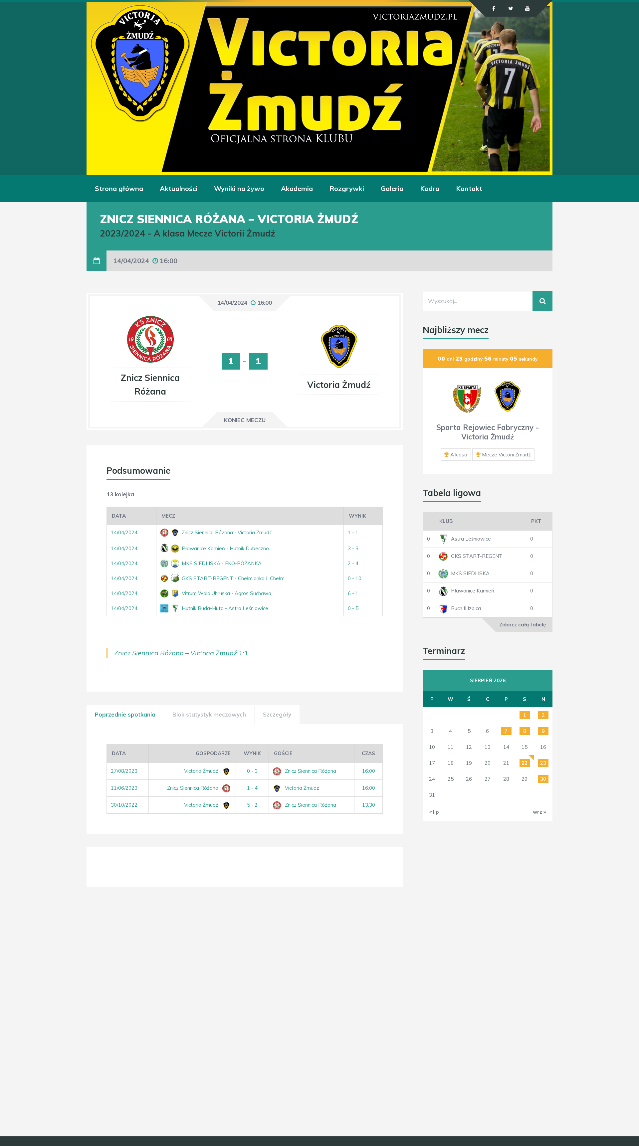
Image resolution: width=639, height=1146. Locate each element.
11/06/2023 (124, 788)
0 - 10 (354, 578)
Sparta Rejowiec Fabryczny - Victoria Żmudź (487, 432)
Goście (283, 753)
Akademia (297, 188)
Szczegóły (277, 714)
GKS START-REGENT (477, 556)
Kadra (429, 188)
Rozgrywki (346, 188)
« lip (434, 812)
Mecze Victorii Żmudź (506, 454)
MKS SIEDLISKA (470, 573)
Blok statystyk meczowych (209, 714)
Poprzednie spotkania (125, 714)
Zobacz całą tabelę (522, 624)
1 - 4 (252, 788)
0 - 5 (353, 608)
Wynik (357, 516)
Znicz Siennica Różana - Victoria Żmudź (226, 532)
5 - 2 (252, 805)
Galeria (392, 188)
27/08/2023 (124, 771)
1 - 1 (353, 532)
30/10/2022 (124, 805)
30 (543, 779)
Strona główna (119, 188)
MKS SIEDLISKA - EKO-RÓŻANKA (221, 563)
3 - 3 (353, 548)
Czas (368, 753)
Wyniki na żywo (239, 188)
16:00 (368, 771)
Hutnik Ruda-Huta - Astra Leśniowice (224, 608)
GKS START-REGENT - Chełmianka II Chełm (232, 578)
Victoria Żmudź (202, 771)
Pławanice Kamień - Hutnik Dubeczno (224, 548)
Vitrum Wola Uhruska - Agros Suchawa (225, 593)
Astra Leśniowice (471, 539)
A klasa (458, 454)
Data (119, 516)
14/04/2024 (124, 532)
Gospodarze (213, 753)
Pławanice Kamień (472, 590)
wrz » (539, 812)
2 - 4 (353, 563)
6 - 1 (353, 593)
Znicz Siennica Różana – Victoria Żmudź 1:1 (181, 653)
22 (525, 763)
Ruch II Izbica (466, 608)
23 (543, 763)
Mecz (168, 516)
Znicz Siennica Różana (310, 771)
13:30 (368, 805)
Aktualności (178, 188)
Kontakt (469, 188)
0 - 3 (252, 771)
